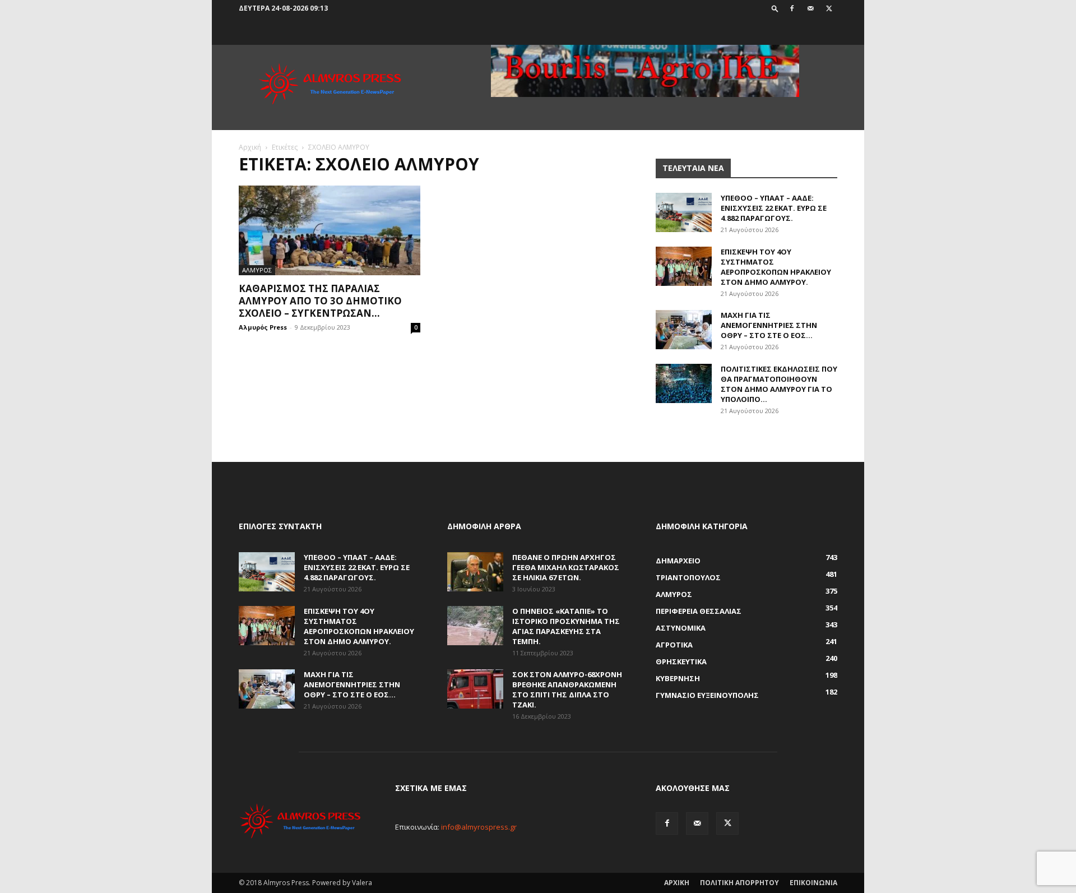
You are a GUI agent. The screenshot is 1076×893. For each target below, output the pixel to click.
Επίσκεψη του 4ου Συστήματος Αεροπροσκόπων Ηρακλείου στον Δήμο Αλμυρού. (776, 267)
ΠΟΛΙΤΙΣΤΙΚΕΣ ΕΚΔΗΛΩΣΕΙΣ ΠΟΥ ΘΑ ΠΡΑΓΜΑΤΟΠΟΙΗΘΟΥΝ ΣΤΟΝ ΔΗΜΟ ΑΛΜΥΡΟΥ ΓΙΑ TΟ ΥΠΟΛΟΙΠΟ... (779, 384)
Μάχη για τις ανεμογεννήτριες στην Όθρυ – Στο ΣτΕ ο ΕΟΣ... (769, 325)
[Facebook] (791, 8)
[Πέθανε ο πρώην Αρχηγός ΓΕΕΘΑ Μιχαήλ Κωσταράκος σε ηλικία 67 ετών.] (475, 571)
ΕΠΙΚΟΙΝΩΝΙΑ (813, 882)
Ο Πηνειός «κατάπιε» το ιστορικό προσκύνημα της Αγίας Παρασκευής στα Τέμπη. (566, 626)
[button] (775, 8)
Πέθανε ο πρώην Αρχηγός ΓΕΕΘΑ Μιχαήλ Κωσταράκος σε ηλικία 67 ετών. (565, 567)
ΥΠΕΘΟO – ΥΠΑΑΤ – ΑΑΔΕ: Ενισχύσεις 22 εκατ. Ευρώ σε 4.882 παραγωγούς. (774, 208)
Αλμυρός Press (263, 327)
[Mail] (810, 8)
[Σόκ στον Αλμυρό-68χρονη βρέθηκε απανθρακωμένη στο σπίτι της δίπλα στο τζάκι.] (475, 689)
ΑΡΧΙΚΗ (676, 882)
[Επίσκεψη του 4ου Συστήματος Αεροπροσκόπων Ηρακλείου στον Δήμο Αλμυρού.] (684, 266)
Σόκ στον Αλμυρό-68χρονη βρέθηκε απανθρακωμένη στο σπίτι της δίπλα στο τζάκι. (567, 689)
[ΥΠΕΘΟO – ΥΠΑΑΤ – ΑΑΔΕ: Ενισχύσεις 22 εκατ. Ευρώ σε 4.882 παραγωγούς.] (684, 212)
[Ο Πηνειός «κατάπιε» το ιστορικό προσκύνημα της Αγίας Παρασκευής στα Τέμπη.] (475, 625)
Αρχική (250, 147)
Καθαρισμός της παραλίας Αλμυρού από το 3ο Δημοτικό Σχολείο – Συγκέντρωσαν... (320, 301)
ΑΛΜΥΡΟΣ (257, 270)
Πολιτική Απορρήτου (739, 882)
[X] (828, 8)
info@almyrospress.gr (479, 827)
